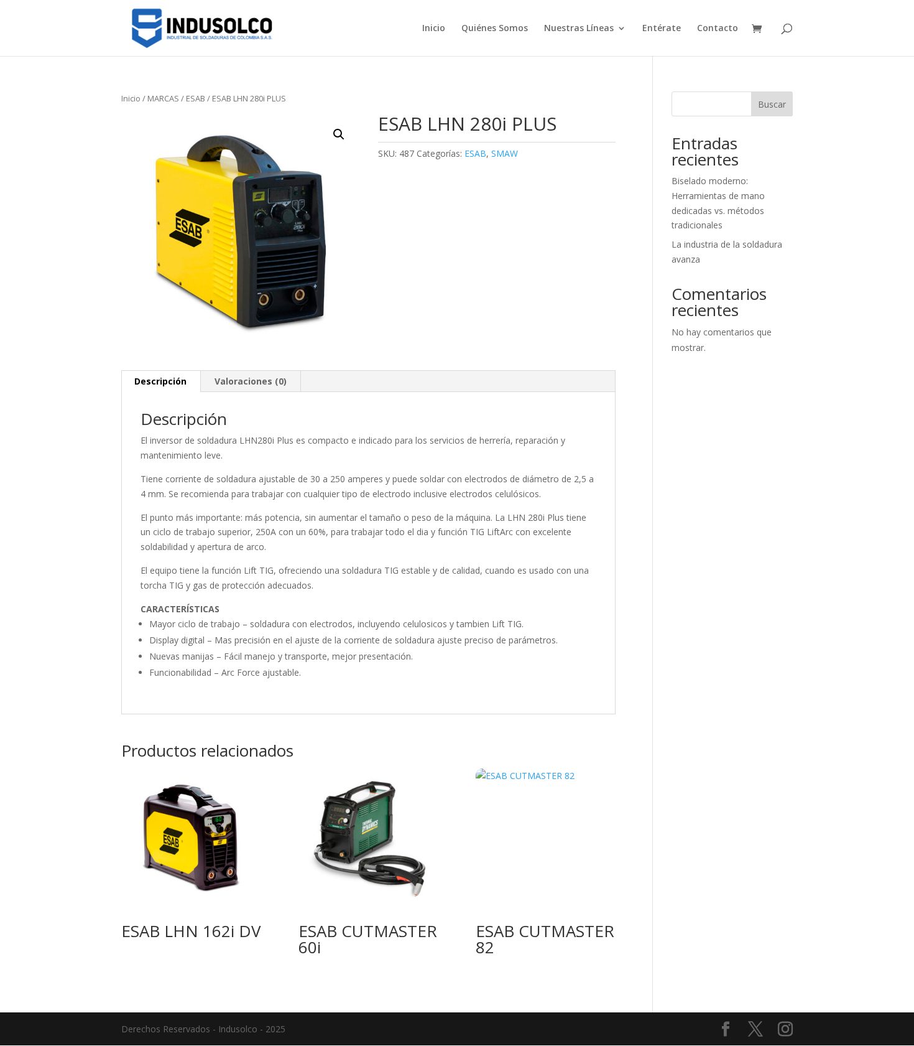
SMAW (504, 153)
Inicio (433, 29)
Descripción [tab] (160, 381)
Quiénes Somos (494, 29)
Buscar (772, 104)
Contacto (717, 29)
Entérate (661, 29)
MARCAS (163, 98)
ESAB (195, 98)
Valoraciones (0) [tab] (251, 381)
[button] (339, 134)
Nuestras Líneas (579, 29)
